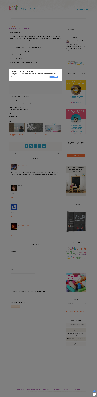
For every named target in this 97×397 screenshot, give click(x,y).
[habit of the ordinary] (35, 127)
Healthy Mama (56, 389)
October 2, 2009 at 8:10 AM (24, 225)
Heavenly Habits (13, 26)
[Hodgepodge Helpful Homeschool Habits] (53, 127)
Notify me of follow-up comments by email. (20, 296)
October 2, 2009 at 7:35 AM (24, 165)
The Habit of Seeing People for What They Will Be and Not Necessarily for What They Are (17, 134)
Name (12, 269)
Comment (13, 251)
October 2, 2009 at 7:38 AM (24, 186)
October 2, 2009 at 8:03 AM (24, 206)
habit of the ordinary (31, 133)
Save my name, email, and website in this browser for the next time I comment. (28, 291)
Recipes (77, 389)
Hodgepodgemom (73, 324)
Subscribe (76, 155)
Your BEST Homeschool (22, 7)
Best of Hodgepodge (33, 389)
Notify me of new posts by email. (18, 302)
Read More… (75, 50)
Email (12, 276)
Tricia (19, 204)
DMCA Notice (72, 394)
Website (13, 282)
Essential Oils (68, 389)
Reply (12, 177)
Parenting (46, 389)
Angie (19, 164)
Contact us (20, 389)
